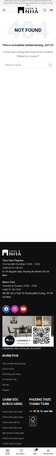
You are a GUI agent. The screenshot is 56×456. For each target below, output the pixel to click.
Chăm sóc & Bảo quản (13, 438)
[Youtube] (23, 309)
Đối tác (5, 385)
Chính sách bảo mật (12, 428)
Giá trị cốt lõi (8, 369)
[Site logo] (28, 10)
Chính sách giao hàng (12, 417)
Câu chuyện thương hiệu (14, 363)
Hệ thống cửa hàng (11, 374)
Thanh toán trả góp (11, 443)
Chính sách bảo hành (12, 412)
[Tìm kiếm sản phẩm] (45, 10)
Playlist (5, 390)
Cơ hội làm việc (9, 379)
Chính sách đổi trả (11, 422)
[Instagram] (15, 309)
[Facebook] (6, 309)
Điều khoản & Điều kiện (13, 433)
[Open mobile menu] (4, 10)
